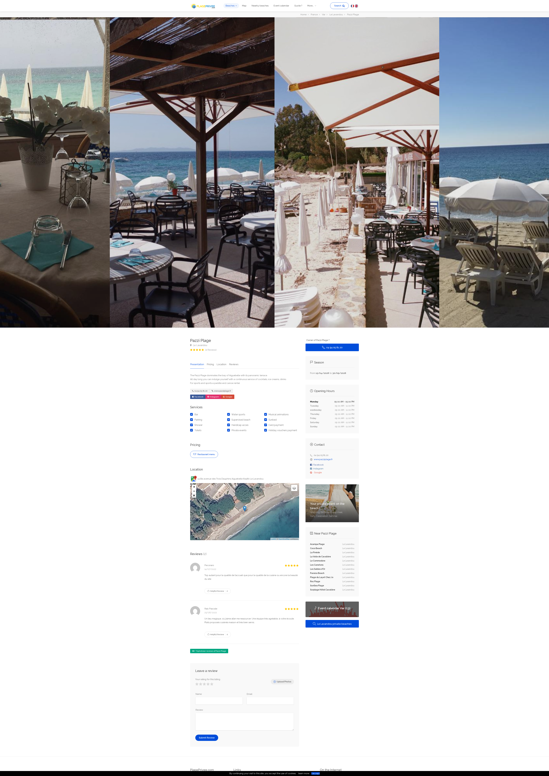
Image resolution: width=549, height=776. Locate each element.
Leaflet (273, 539)
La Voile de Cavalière (320, 556)
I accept (315, 773)
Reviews (233, 364)
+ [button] (194, 487)
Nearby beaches (260, 5)
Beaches (230, 5)
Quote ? (298, 5)
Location (221, 364)
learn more (303, 773)
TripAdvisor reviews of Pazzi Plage (210, 651)
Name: (199, 694)
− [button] (194, 491)
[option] (356, 172)
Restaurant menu (206, 454)
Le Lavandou (199, 345)
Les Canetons (316, 565)
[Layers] (294, 488)
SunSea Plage (317, 585)
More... (310, 5)
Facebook (198, 397)
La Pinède (315, 552)
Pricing (210, 364)
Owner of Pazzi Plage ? (318, 340)
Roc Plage (315, 581)
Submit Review (207, 737)
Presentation (197, 364)
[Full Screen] (194, 495)
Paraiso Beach (317, 573)
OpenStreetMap (284, 539)
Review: (199, 710)
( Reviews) (211, 350)
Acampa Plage (317, 544)
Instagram (214, 397)
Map (244, 5)
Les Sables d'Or (317, 569)
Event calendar (281, 5)
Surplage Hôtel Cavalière (322, 590)
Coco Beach (316, 548)
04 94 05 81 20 (200, 391)
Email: (250, 694)
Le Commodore (317, 561)
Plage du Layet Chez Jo (321, 577)
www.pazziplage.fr (222, 391)
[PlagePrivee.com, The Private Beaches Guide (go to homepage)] (203, 5)
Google (228, 397)
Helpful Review (219, 591)
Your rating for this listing (207, 679)
